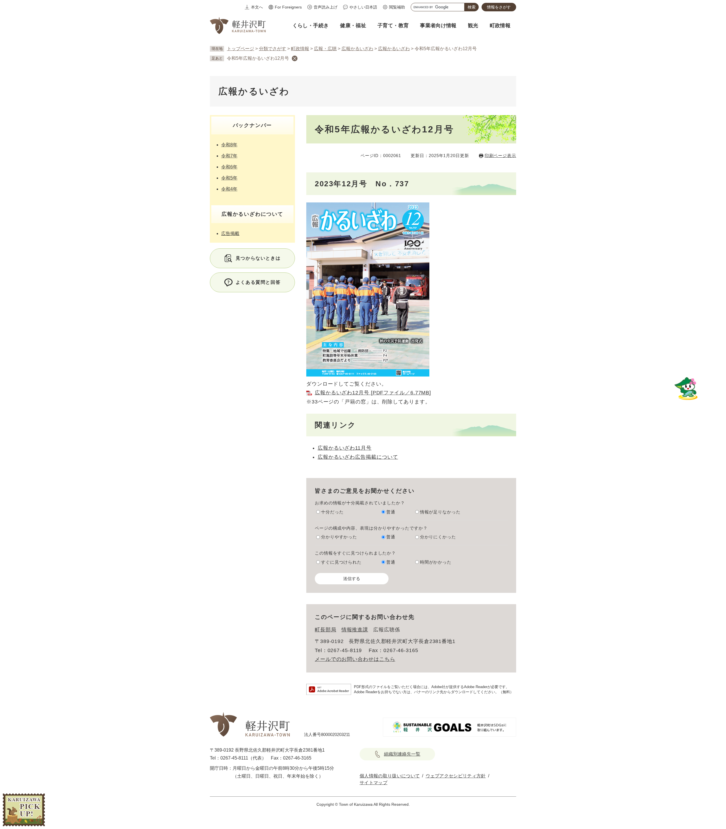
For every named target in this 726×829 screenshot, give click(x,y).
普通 (390, 511)
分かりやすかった (339, 536)
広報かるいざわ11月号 (345, 448)
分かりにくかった (438, 536)
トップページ (240, 48)
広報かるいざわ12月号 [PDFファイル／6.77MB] (373, 393)
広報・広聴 (325, 48)
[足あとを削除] (294, 58)
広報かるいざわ (357, 48)
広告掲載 (230, 233)
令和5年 (229, 177)
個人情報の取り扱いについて (390, 775)
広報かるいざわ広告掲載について (358, 457)
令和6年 (229, 166)
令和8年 (229, 144)
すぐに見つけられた (341, 562)
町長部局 (325, 630)
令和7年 (229, 155)
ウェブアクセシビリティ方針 (456, 775)
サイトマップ (373, 782)
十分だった (332, 511)
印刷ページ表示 (500, 155)
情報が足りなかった (440, 511)
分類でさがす (272, 48)
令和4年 (229, 189)
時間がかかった (435, 562)
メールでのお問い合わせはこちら (355, 659)
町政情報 (300, 48)
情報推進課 (354, 630)
